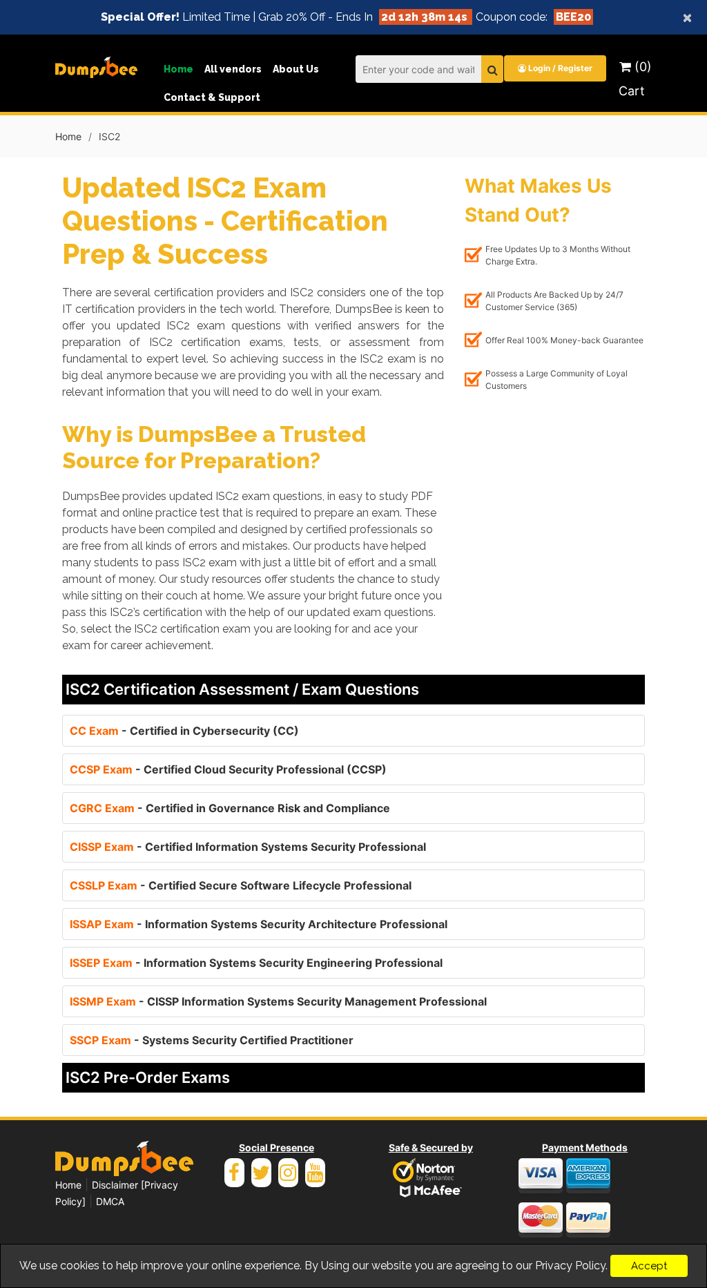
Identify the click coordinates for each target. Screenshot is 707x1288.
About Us (296, 69)
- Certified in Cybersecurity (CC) (184, 731)
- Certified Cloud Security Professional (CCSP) (228, 769)
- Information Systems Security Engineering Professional (256, 963)
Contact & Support (212, 97)
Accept (649, 1266)
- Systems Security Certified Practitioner (212, 1040)
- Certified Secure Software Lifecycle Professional (240, 885)
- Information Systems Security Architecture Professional (258, 924)
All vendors (233, 69)
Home (178, 69)
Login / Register (559, 68)
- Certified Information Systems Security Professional (248, 847)
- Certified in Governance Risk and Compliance (230, 808)
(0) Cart (635, 78)
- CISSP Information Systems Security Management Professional (278, 1001)
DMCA (110, 1201)
